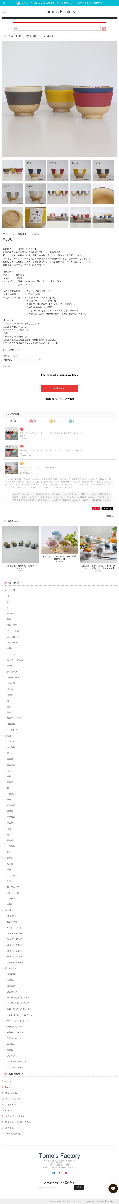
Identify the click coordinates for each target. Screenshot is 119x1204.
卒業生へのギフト (15, 1026)
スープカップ (13, 636)
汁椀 (9, 881)
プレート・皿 (13, 893)
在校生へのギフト (15, 1032)
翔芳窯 (10, 823)
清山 (9, 834)
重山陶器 (11, 764)
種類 (4, 350)
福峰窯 (10, 840)
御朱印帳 (11, 724)
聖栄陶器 (11, 817)
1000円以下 (12, 922)
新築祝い (11, 980)
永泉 (9, 799)
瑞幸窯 (10, 759)
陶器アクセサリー (15, 718)
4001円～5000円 (15, 945)
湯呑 (9, 869)
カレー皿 (11, 683)
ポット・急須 (13, 631)
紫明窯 (10, 811)
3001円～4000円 (15, 939)
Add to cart (59, 388)
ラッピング (12, 730)
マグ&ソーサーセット (16, 1061)
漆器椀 (10, 695)
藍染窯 (10, 782)
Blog (7, 1087)
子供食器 (9, 858)
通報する (109, 516)
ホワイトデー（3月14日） (19, 1020)
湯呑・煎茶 (12, 625)
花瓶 (9, 706)
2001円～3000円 (15, 933)
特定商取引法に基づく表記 (18, 1122)
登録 (79, 1187)
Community (11, 1093)
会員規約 (109, 1201)
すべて (13, 421)
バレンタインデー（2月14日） (21, 1015)
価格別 (8, 910)
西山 (9, 770)
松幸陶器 (11, 805)
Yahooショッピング (14, 1133)
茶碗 (9, 619)
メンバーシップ (12, 1098)
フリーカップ (13, 677)
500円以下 (12, 916)
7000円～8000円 (15, 962)
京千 (9, 788)
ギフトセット (11, 968)
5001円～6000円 (15, 951)
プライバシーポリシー (15, 1116)
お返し (10, 1050)
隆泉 (9, 828)
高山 (9, 852)
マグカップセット (15, 1067)
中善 (9, 776)
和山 (9, 753)
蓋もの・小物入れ (15, 660)
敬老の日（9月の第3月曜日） (20, 1009)
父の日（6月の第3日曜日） (19, 1003)
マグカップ (12, 642)
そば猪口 (11, 613)
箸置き (10, 648)
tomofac (11, 741)
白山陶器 (11, 747)
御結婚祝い (12, 974)
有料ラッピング (10, 356)
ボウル (10, 666)
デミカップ (12, 671)
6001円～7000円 (14, 956)
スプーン (11, 654)
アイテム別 (10, 590)
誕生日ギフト (13, 991)
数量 (4, 367)
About (8, 1081)
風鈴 (9, 712)
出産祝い (11, 985)
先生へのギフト (14, 1038)
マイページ (10, 1104)
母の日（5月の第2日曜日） (19, 997)
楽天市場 (9, 1127)
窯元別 (8, 735)
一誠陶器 (11, 794)
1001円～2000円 (14, 927)
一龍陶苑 (11, 846)
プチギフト (12, 1055)
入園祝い (11, 1044)
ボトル (10, 689)
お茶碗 (10, 863)
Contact (9, 1110)
